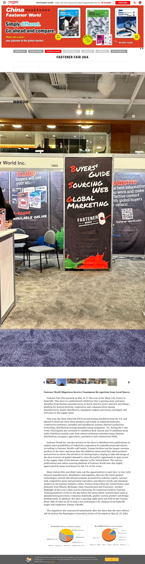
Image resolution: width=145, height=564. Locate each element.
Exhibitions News (36, 51)
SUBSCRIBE (122, 2)
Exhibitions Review (53, 51)
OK (112, 559)
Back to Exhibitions (119, 51)
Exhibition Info (20, 51)
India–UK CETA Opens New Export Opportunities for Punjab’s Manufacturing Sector (88, 2)
